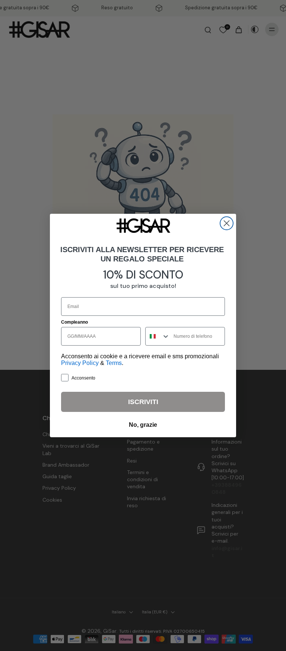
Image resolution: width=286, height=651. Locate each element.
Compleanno (74, 322)
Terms (114, 363)
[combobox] (158, 336)
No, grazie (143, 425)
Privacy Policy (80, 363)
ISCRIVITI (143, 402)
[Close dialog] (226, 223)
